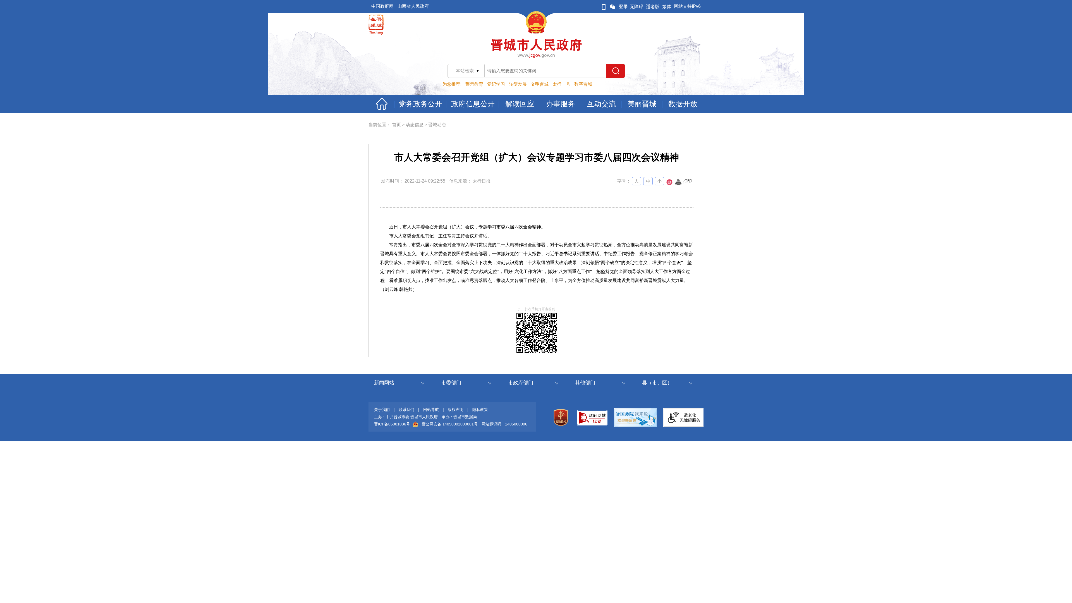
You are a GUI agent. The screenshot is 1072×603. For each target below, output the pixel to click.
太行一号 (561, 84)
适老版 (652, 6)
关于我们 (382, 409)
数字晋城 (583, 84)
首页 (396, 124)
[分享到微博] (669, 184)
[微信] (612, 6)
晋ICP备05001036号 (392, 424)
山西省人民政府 (413, 6)
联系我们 (406, 409)
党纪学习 (496, 84)
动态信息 (414, 124)
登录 (623, 6)
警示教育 (474, 84)
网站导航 (431, 409)
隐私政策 (480, 409)
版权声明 (455, 409)
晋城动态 (437, 124)
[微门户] (604, 6)
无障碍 (636, 6)
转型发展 (518, 84)
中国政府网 (382, 6)
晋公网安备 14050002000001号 (450, 424)
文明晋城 (540, 84)
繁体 (666, 6)
